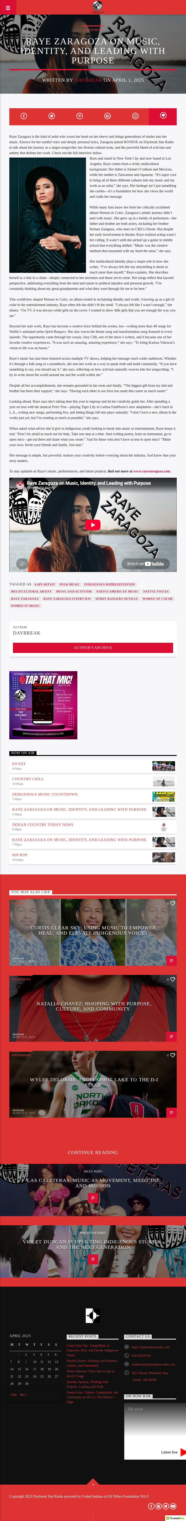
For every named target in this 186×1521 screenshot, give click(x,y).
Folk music (70, 584)
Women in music (25, 605)
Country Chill (28, 779)
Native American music (117, 591)
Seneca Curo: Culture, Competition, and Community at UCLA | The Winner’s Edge (92, 1397)
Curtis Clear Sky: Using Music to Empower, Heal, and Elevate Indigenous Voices (94, 930)
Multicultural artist (31, 591)
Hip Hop (20, 855)
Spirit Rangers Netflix (116, 598)
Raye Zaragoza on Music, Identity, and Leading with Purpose (79, 809)
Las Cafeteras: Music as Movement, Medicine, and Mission (94, 1183)
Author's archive (93, 648)
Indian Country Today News (42, 825)
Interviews (93, 30)
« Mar (13, 1394)
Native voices (156, 591)
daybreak (88, 80)
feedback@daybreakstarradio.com (153, 1364)
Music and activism (74, 591)
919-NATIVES (141, 1356)
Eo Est (19, 764)
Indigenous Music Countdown (45, 794)
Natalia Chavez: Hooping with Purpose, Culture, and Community (94, 1006)
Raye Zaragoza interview (67, 598)
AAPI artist (44, 584)
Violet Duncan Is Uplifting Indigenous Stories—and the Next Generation (94, 1244)
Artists (18, 903)
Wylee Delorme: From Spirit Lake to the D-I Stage (94, 1082)
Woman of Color (158, 598)
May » (24, 1394)
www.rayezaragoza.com (151, 471)
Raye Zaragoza (25, 598)
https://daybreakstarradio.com (151, 1347)
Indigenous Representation (109, 584)
